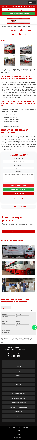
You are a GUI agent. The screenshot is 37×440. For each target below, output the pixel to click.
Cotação (18, 384)
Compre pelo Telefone (18, 193)
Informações (18, 411)
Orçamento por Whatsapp (18, 189)
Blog (18, 371)
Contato (18, 416)
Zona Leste (5, 311)
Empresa (18, 366)
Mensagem (18, 171)
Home (18, 362)
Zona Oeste (23, 308)
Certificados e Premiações (18, 393)
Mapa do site (18, 420)
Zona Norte (14, 308)
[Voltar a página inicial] (18, 20)
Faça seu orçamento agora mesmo (18, 10)
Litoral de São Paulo (27, 311)
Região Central (6, 308)
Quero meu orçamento (18, 232)
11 (14, 354)
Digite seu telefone (18, 165)
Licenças (18, 389)
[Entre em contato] (22, 198)
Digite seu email (18, 158)
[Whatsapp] (14, 198)
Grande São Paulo (14, 311)
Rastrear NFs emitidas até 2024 (18, 407)
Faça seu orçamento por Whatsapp (18, 13)
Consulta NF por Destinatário (18, 402)
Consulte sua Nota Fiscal (18, 398)
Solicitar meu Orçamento (18, 185)
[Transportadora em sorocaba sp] (9, 49)
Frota (18, 380)
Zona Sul (30, 308)
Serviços (18, 375)
